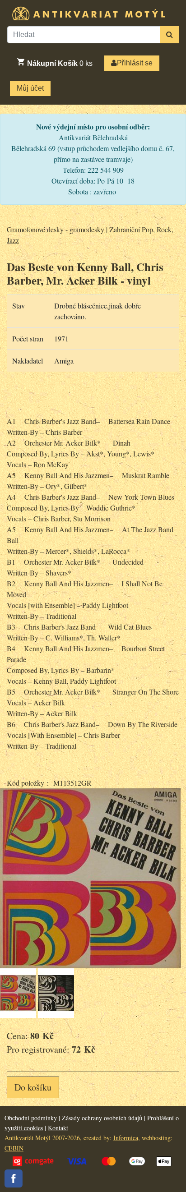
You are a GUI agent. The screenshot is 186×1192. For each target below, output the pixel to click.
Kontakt (58, 1127)
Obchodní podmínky (31, 1118)
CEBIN (14, 1148)
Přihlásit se (135, 63)
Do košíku (32, 1087)
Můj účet (30, 88)
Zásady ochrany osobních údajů (102, 1118)
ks (60, 63)
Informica (125, 1137)
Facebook (14, 1178)
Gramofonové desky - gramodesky (55, 229)
